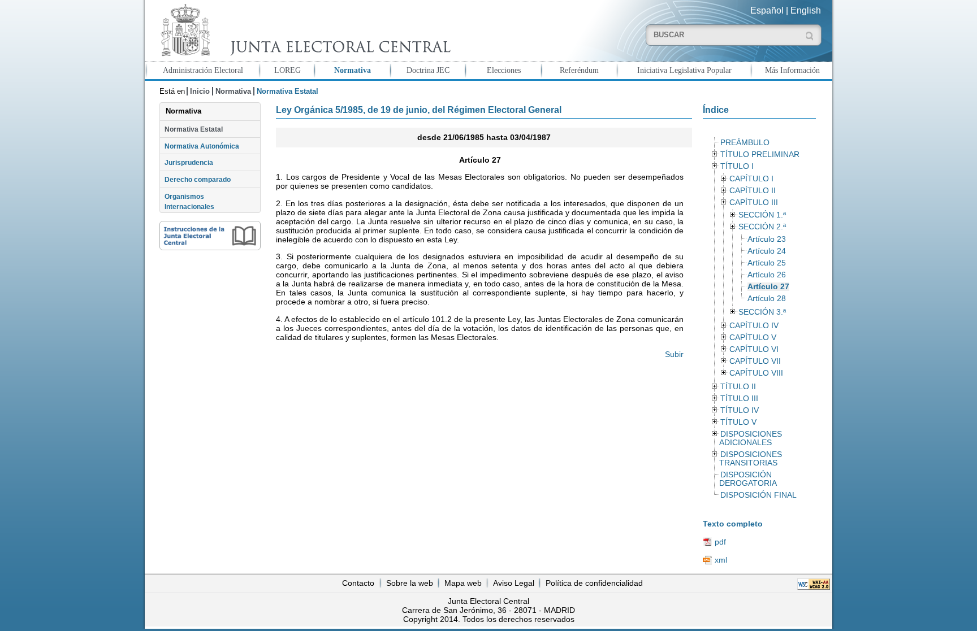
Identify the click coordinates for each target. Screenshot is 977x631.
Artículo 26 (766, 275)
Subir (674, 354)
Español (767, 10)
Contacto (358, 583)
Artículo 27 (768, 286)
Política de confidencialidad (594, 583)
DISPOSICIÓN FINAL (758, 495)
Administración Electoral (203, 70)
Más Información (792, 70)
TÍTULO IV (739, 410)
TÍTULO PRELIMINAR (759, 154)
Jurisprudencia (189, 163)
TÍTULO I (737, 166)
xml (721, 559)
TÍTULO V (738, 422)
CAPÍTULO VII (755, 361)
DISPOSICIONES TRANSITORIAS (750, 458)
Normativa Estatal (194, 129)
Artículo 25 (766, 263)
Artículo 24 (766, 251)
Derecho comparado (198, 180)
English (805, 10)
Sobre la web (409, 583)
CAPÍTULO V (752, 337)
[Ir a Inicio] (303, 30)
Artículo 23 (766, 239)
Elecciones (504, 70)
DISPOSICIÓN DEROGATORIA (748, 479)
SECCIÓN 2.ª (762, 227)
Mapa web (463, 583)
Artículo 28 (766, 298)
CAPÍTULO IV (754, 325)
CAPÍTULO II (752, 190)
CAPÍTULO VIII (756, 373)
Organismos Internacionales (189, 202)
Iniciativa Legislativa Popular (684, 70)
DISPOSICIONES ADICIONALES (750, 438)
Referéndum (579, 70)
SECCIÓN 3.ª (762, 312)
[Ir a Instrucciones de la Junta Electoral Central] (210, 235)
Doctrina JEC (428, 70)
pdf (720, 541)
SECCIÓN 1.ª (762, 215)
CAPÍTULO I (751, 179)
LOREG (287, 70)
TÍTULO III (739, 398)
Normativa (352, 70)
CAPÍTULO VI (754, 349)
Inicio (200, 91)
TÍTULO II (738, 386)
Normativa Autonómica (202, 146)
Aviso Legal (513, 583)
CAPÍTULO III (753, 202)
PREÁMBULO (745, 142)
